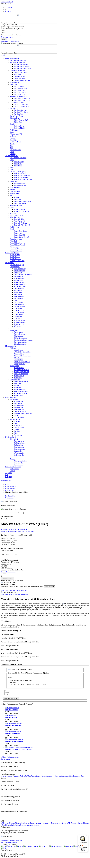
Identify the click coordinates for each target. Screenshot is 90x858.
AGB (68, 823)
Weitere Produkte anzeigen (10, 757)
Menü (3, 55)
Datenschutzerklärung (58, 823)
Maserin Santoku (11, 710)
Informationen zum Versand (29, 825)
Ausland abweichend (8, 572)
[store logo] (37, 23)
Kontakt (8, 11)
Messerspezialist (6, 776)
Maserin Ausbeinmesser (14, 741)
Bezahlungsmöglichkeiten (11, 825)
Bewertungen (5, 759)
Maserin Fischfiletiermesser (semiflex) (19, 749)
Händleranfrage (74, 776)
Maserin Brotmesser (12, 733)
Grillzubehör (9, 490)
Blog (82, 776)
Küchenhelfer (10, 488)
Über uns (58, 776)
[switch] (83, 849)
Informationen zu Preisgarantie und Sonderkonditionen (11, 841)
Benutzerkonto (6, 480)
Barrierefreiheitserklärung (80, 823)
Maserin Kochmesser (13, 725)
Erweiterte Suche (7, 37)
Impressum (65, 776)
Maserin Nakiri (11, 718)
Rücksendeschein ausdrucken (25, 823)
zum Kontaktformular (44, 776)
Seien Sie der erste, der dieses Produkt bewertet (17, 531)
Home (7, 484)
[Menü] (86, 836)
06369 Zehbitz (32, 776)
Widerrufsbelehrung (8, 823)
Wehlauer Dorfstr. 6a (20, 776)
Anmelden (9, 7)
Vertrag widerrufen (42, 823)
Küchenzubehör (10, 486)
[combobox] (11, 35)
